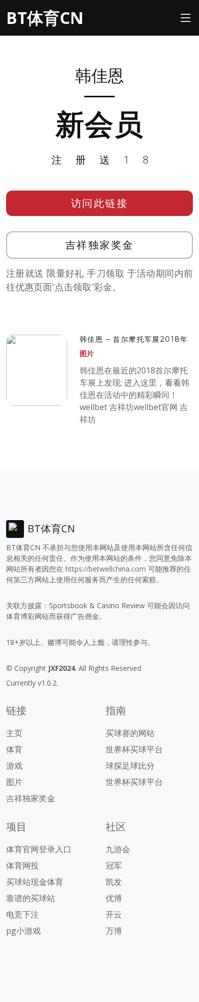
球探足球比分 (130, 765)
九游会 (118, 849)
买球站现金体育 (34, 881)
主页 (14, 733)
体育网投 (22, 865)
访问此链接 (100, 203)
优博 (114, 898)
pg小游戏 (23, 930)
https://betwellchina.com (105, 569)
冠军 (114, 865)
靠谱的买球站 (30, 898)
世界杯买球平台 (134, 749)
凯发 (114, 881)
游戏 (14, 765)
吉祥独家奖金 (99, 245)
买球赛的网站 (130, 733)
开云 (114, 914)
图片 (87, 353)
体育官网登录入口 (38, 849)
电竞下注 (22, 914)
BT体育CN (45, 18)
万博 (114, 930)
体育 (14, 749)
